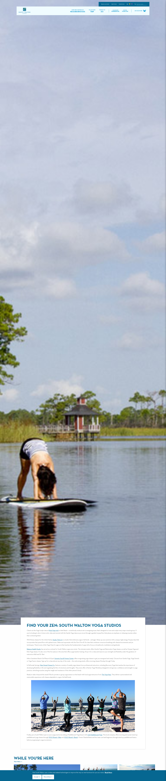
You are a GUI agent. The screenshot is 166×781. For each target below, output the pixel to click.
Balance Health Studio (34, 649)
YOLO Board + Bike (55, 737)
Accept (36, 777)
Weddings (121, 4)
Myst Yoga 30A (54, 630)
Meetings (114, 4)
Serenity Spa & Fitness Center (64, 658)
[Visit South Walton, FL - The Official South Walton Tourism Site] (24, 11)
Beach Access (105, 4)
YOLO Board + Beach (71, 737)
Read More (108, 772)
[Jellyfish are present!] (132, 4)
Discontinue (47, 777)
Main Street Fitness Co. (47, 665)
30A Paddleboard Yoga (94, 735)
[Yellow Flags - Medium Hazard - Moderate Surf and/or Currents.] (129, 4)
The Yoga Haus (106, 674)
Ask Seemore (138, 10)
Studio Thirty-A (57, 640)
